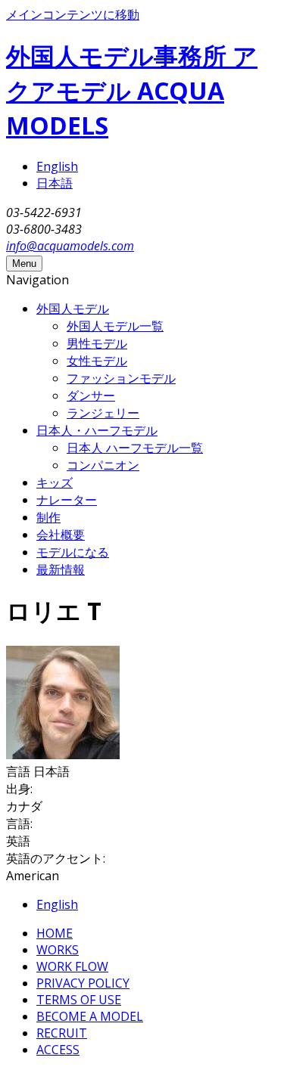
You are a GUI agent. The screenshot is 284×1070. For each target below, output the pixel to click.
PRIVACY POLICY (83, 983)
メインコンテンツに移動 (72, 14)
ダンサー (91, 395)
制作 (48, 517)
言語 (19, 771)
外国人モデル (72, 308)
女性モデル (97, 360)
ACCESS (58, 1049)
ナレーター (66, 500)
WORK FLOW (72, 966)
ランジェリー (103, 413)
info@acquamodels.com (70, 245)
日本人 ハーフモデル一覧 (135, 447)
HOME (54, 933)
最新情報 (60, 569)
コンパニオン (103, 465)
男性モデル (97, 343)
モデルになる (72, 552)
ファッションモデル (121, 378)
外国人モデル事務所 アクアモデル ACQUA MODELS (131, 90)
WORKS (57, 949)
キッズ (54, 482)
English (57, 166)
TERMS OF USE (78, 999)
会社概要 (60, 534)
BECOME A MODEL (89, 1016)
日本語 (54, 183)
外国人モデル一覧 (115, 326)
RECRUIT (61, 1033)
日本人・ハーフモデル (97, 430)
